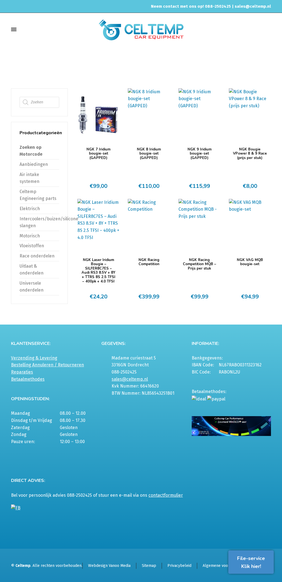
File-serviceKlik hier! (251, 562)
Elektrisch (242, 63)
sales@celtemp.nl (253, 6)
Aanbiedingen (34, 164)
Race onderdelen (37, 256)
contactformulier (165, 495)
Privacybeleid (179, 565)
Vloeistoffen (32, 245)
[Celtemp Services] (141, 29)
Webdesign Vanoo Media (109, 565)
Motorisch (30, 235)
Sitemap (149, 565)
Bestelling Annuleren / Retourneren (47, 364)
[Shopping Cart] (267, 29)
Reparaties (22, 372)
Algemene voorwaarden (224, 565)
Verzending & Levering (34, 358)
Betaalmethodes (28, 379)
